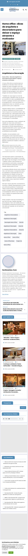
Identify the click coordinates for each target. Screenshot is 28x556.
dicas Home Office (16, 65)
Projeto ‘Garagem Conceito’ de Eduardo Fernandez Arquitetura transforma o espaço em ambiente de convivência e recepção (12, 391)
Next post (5, 307)
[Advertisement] (14, 439)
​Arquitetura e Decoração (18, 61)
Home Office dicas (8, 67)
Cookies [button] (5, 552)
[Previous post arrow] (24, 303)
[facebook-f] (10, 4)
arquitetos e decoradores (8, 61)
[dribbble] (14, 4)
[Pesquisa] (23, 10)
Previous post (6, 300)
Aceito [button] (10, 552)
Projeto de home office (16, 67)
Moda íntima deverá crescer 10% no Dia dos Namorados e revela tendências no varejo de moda (13, 309)
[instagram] (16, 4)
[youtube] (17, 4)
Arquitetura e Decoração (8, 58)
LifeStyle (17, 58)
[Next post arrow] (24, 310)
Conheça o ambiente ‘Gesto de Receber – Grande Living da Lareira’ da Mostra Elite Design (13, 365)
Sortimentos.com (7, 69)
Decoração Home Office (6, 63)
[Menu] (2, 9)
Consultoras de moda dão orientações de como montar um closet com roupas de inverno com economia (13, 303)
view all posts (5, 294)
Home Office (16, 237)
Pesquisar (7, 403)
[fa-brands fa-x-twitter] (12, 4)
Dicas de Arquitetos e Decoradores (13, 64)
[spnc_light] (26, 10)
